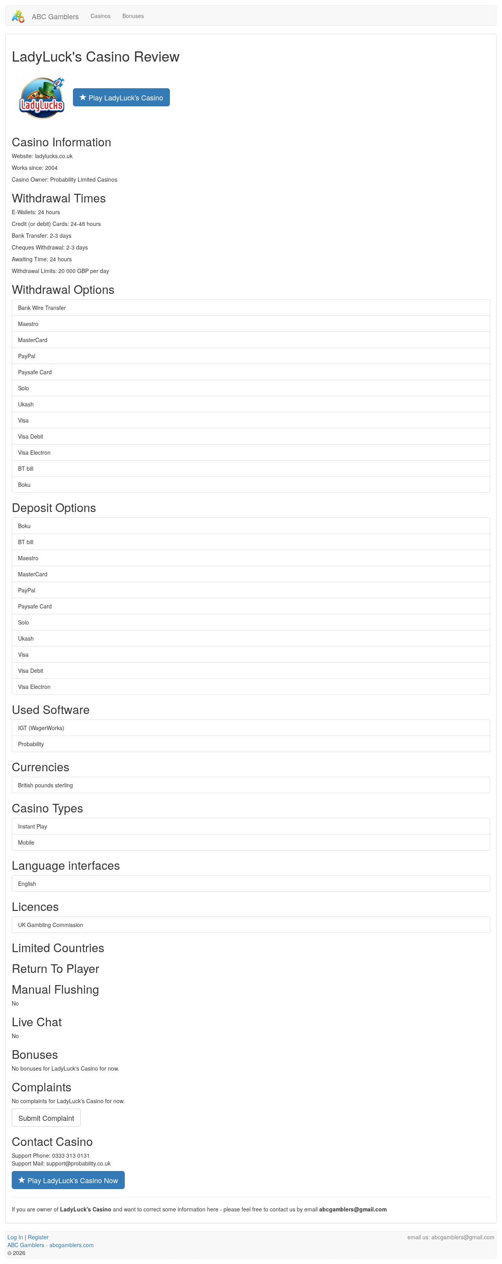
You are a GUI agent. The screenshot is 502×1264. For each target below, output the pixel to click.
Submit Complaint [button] (46, 1118)
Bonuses (133, 16)
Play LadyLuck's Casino (125, 97)
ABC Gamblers (54, 16)
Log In (15, 1237)
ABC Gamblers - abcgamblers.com (50, 1245)
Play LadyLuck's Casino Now (71, 1180)
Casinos (101, 16)
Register (38, 1237)
